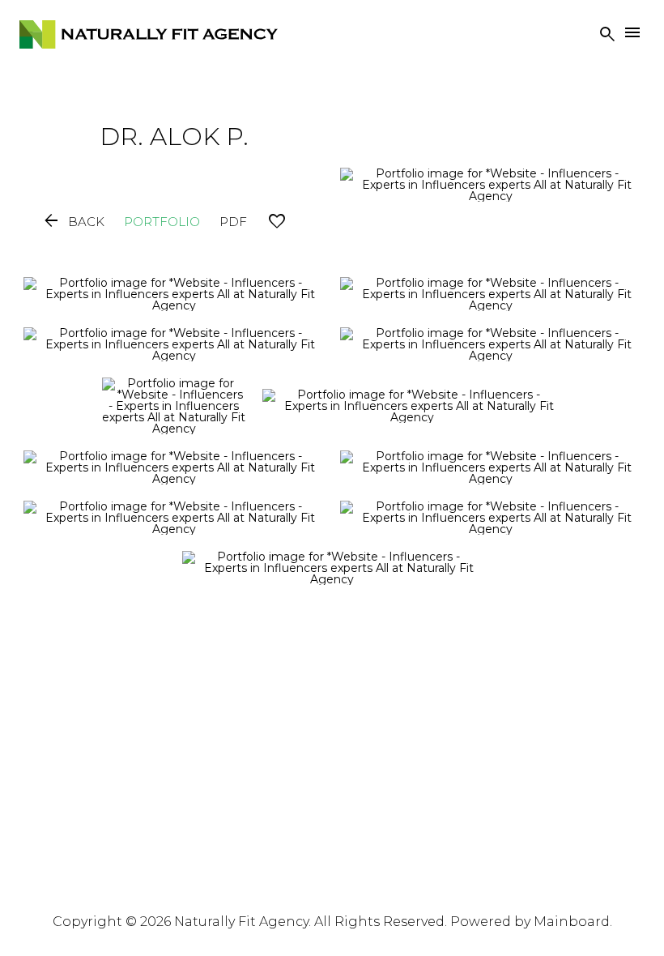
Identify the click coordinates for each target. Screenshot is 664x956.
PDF (233, 222)
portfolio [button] (162, 222)
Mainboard (572, 921)
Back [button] (72, 222)
